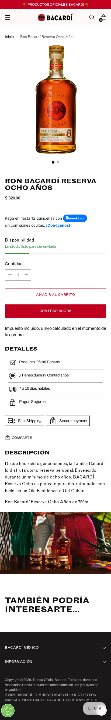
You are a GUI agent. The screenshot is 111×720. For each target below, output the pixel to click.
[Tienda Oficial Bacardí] (55, 17)
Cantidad (14, 263)
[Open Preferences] (8, 710)
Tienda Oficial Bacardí (49, 680)
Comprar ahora (56, 311)
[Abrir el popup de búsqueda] (91, 17)
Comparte (22, 438)
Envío (46, 328)
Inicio (9, 37)
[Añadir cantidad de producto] (26, 275)
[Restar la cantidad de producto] (10, 275)
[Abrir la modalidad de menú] (7, 17)
